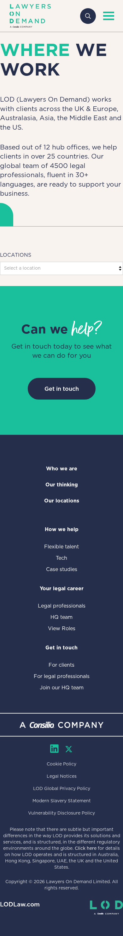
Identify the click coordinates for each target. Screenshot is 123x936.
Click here (86, 848)
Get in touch (61, 388)
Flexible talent (61, 547)
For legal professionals (62, 676)
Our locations (61, 501)
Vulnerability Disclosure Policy (61, 812)
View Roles (61, 628)
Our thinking (61, 485)
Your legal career (62, 588)
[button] (107, 16)
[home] (30, 16)
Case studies (61, 569)
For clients (61, 665)
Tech (61, 558)
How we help (62, 529)
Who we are (61, 469)
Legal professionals (61, 606)
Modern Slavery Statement (61, 800)
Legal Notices (62, 776)
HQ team (61, 617)
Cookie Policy (61, 763)
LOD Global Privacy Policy (61, 788)
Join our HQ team (62, 688)
